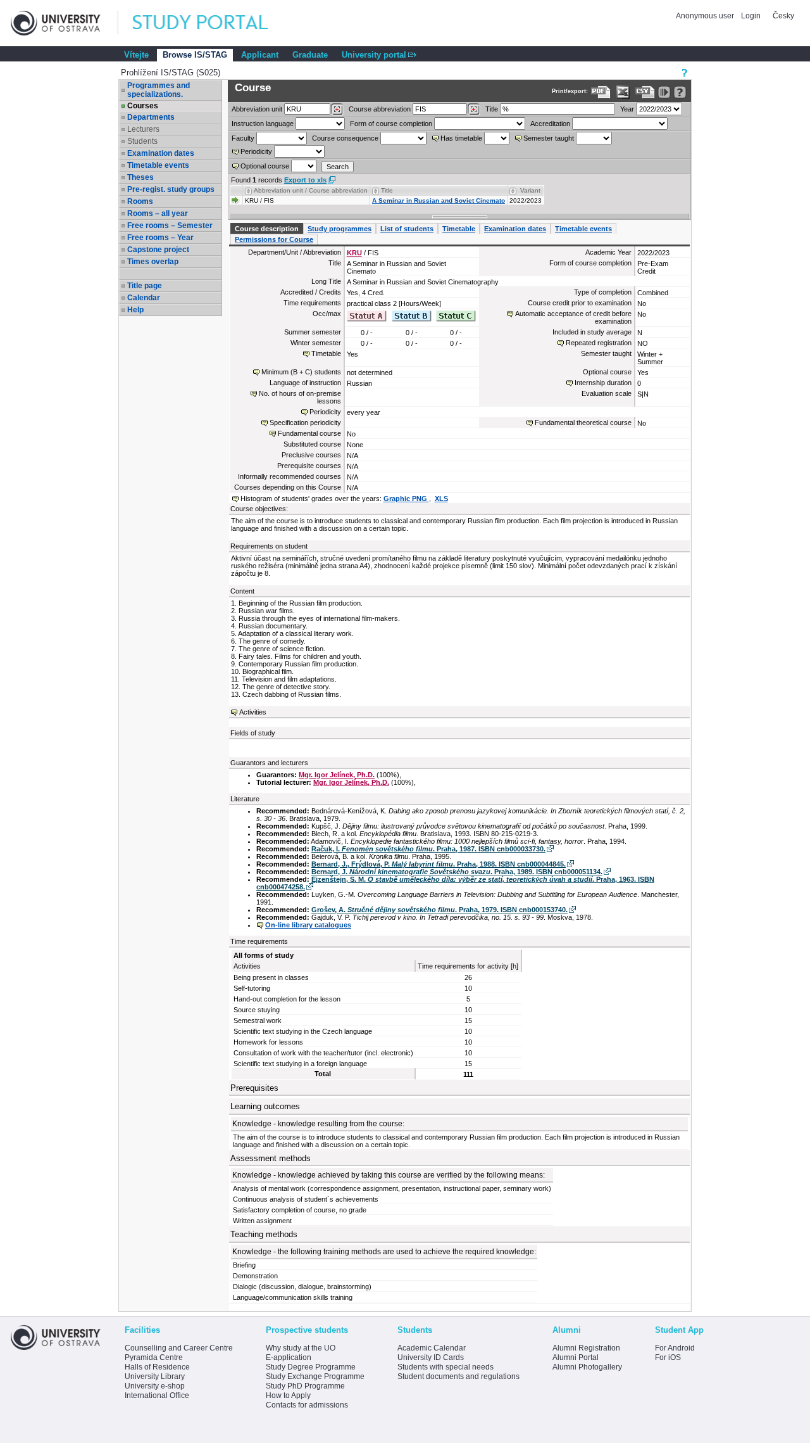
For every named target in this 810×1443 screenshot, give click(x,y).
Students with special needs (445, 1367)
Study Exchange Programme (315, 1376)
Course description (267, 228)
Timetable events (158, 165)
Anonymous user (706, 15)
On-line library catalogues (308, 925)
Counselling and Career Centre (179, 1348)
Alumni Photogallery (587, 1367)
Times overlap (152, 261)
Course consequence (345, 138)
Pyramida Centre (154, 1357)
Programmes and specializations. (158, 90)
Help (135, 309)
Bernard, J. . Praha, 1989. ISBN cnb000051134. (456, 871)
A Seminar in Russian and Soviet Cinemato (438, 200)
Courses (142, 105)
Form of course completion (391, 123)
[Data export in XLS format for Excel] (623, 92)
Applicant (259, 55)
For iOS (668, 1357)
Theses (140, 177)
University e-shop (155, 1386)
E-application (288, 1357)
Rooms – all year (157, 213)
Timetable (458, 228)
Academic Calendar (431, 1348)
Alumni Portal (575, 1357)
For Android (675, 1348)
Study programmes (339, 228)
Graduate (310, 55)
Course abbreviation (380, 109)
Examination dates (160, 153)
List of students (406, 228)
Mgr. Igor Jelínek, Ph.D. (337, 775)
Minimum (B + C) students (301, 372)
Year (627, 109)
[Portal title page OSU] (212, 23)
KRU (354, 253)
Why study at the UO (300, 1348)
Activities (252, 712)
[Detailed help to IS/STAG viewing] (680, 92)
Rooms (140, 201)
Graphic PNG (406, 498)
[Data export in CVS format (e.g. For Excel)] (645, 92)
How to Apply (288, 1395)
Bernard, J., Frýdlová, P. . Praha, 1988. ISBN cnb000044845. (438, 864)
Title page (144, 285)
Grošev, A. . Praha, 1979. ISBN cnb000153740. (439, 909)
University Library (155, 1376)
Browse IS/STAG (195, 55)
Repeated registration (599, 342)
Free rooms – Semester (170, 225)
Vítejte (136, 55)
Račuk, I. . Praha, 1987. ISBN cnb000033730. (428, 849)
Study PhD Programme (305, 1386)
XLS (441, 498)
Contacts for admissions (307, 1405)
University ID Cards (430, 1357)
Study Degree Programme (311, 1367)
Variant (530, 190)
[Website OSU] (64, 23)
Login (751, 15)
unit (257, 109)
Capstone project (158, 249)
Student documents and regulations (458, 1376)
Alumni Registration (586, 1348)
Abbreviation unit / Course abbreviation (311, 190)
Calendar (143, 297)
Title (491, 109)
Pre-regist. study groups (171, 189)
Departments (151, 117)
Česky (783, 15)
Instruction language (263, 123)
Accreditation (550, 123)
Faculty (243, 138)
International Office (157, 1395)
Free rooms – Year (160, 237)
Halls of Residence (157, 1367)
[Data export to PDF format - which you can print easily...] (601, 92)
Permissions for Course (274, 239)
